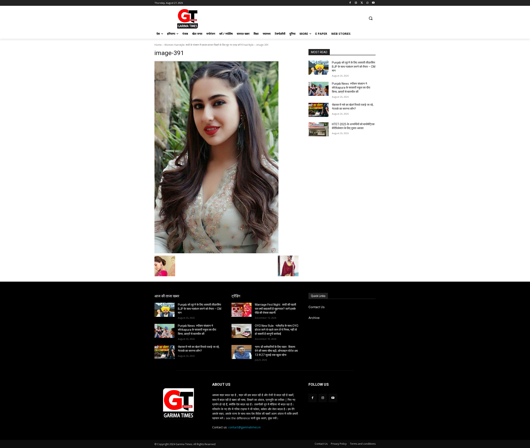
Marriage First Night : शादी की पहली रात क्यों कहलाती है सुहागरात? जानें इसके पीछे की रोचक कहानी (275, 308)
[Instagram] (356, 3)
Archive (314, 318)
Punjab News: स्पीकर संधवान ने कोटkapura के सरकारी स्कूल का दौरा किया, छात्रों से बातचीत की (351, 87)
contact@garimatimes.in (244, 427)
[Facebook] (350, 3)
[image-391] (226, 157)
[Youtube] (373, 3)
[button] (371, 18)
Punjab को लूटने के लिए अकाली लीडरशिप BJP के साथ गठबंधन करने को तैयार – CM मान (353, 66)
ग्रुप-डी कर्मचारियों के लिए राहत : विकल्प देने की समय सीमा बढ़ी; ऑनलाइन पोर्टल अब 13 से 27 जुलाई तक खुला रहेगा (276, 351)
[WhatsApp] (367, 3)
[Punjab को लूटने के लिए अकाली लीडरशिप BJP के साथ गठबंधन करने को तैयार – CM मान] (318, 68)
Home (158, 45)
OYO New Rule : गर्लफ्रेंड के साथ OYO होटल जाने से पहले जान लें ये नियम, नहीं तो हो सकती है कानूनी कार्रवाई (276, 329)
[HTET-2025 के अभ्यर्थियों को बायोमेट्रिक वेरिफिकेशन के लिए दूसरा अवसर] (318, 129)
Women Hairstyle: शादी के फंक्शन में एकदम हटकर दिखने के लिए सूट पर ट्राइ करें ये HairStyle (209, 45)
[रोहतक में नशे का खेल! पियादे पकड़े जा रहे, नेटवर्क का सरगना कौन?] (318, 110)
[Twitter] (361, 3)
